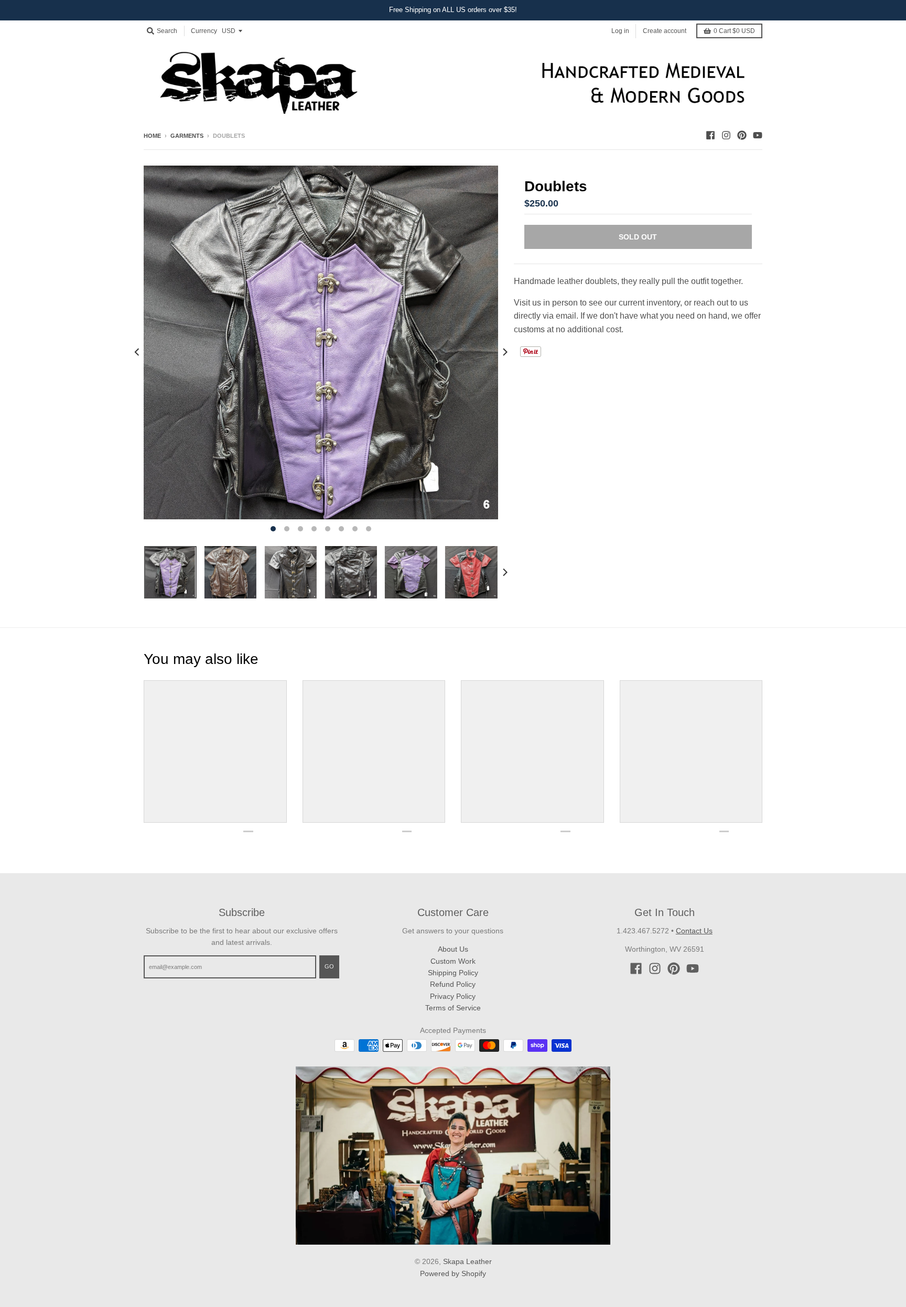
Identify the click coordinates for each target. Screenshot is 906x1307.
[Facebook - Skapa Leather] (710, 135)
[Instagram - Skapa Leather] (726, 135)
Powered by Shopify (453, 1273)
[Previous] (137, 352)
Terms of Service (453, 1008)
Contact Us (694, 931)
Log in (620, 30)
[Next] (504, 352)
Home (152, 136)
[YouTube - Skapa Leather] (757, 135)
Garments (186, 136)
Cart (734, 31)
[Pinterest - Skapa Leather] (742, 135)
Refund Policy (453, 984)
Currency (204, 31)
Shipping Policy (453, 972)
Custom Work (453, 961)
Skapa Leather (467, 1261)
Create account (664, 30)
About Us (453, 949)
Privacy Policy (453, 996)
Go (329, 966)
